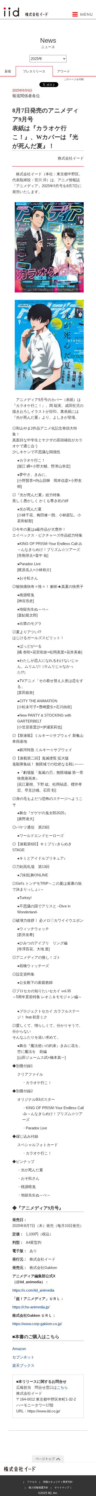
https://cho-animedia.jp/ (30, 1307)
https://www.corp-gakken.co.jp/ (37, 1324)
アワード (63, 71)
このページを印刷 (74, 79)
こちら (62, 1387)
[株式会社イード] (26, 10)
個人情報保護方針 (38, 1487)
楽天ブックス (23, 1365)
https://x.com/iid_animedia (33, 1290)
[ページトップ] (48, 1459)
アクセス (32, 1481)
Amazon (19, 1349)
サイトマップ (61, 1487)
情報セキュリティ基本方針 (58, 1481)
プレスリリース (34, 71)
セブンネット (23, 1357)
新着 (8, 71)
